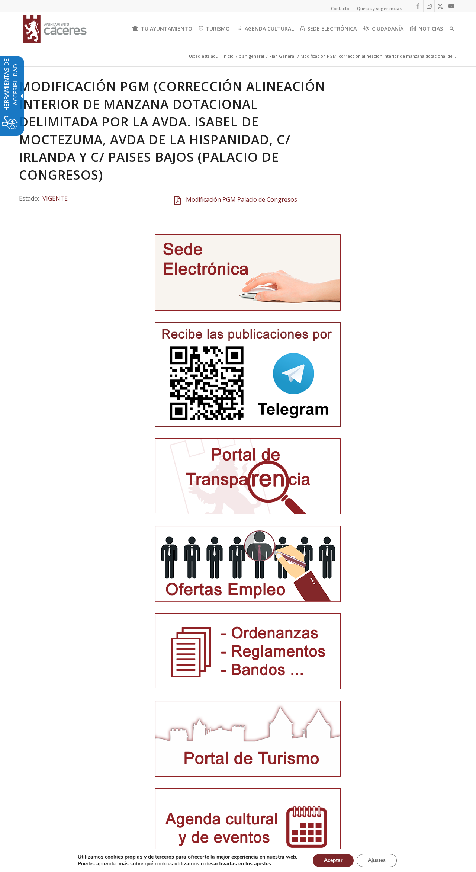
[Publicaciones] (247, 651)
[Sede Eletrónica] (247, 272)
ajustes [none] (262, 863)
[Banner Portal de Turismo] (247, 738)
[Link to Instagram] (429, 6)
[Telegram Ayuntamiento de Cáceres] (247, 374)
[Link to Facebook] (417, 6)
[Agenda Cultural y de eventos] (247, 826)
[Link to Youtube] (451, 6)
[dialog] (238, 860)
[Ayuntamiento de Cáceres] (54, 28)
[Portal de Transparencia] (247, 476)
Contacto (340, 8)
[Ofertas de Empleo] (247, 564)
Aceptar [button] (333, 860)
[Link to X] (440, 6)
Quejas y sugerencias (379, 8)
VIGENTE (55, 198)
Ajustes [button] (377, 860)
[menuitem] (162, 28)
